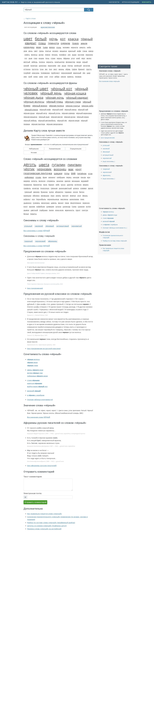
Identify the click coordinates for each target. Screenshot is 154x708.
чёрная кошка (75, 93)
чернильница (53, 199)
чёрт (83, 58)
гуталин (58, 164)
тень (47, 58)
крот (78, 169)
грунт (78, 210)
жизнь (61, 69)
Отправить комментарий (35, 502)
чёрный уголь (54, 113)
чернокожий (66, 73)
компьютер (59, 62)
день (30, 51)
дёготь (30, 164)
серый (85, 62)
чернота (74, 47)
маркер (27, 181)
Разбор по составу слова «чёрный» (115, 241)
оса (33, 199)
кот (63, 38)
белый (41, 38)
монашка (76, 181)
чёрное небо (87, 105)
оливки (83, 188)
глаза (84, 51)
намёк (55, 438)
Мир (28, 450)
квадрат (30, 43)
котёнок (78, 184)
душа (64, 65)
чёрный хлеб (57, 109)
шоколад (42, 65)
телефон (62, 54)
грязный (28, 192)
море (78, 62)
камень (70, 76)
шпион (76, 188)
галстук (85, 210)
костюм (81, 54)
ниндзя (76, 177)
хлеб (78, 58)
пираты (33, 214)
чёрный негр (41, 113)
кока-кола (59, 210)
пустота (35, 69)
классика (35, 73)
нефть (27, 54)
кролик (32, 206)
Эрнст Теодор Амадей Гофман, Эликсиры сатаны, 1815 (43, 273)
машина (63, 51)
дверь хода (35, 370)
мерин (85, 184)
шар (88, 73)
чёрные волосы (34, 101)
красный (72, 51)
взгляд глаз (35, 373)
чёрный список (31, 109)
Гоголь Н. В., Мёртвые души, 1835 (37, 335)
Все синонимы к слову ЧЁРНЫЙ (37, 231)
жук (88, 177)
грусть (89, 69)
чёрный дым (44, 117)
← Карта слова (30, 18)
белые (26, 214)
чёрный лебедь (30, 120)
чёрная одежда (68, 113)
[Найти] (88, 9)
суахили (81, 206)
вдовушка (45, 195)
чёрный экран (83, 117)
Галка (74, 206)
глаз (35, 58)
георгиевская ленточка (38, 173)
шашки (58, 173)
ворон (52, 47)
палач (51, 210)
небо (89, 47)
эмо (25, 76)
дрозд (90, 188)
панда (83, 177)
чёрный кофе (45, 109)
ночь (53, 38)
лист (55, 69)
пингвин (74, 164)
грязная (54, 188)
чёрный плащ (54, 101)
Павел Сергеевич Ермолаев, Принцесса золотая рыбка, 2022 (45, 284)
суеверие (50, 206)
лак (58, 65)
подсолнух (44, 188)
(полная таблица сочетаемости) (40, 400)
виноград (45, 203)
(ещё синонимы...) (109, 161)
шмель (54, 203)
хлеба (39, 428)
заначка (59, 181)
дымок (26, 210)
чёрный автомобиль (47, 120)
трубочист (55, 73)
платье (48, 51)
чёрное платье (73, 105)
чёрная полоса (56, 105)
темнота (53, 43)
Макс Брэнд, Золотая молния (35, 263)
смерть (82, 47)
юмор (90, 51)
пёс (84, 73)
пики (67, 203)
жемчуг (73, 195)
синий (26, 65)
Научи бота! (114, 2)
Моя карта (146, 2)
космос (55, 51)
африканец (52, 241)
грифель (27, 188)
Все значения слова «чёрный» (109, 81)
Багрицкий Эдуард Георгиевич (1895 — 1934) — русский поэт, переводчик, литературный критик (56, 433)
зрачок (67, 181)
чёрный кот (61, 88)
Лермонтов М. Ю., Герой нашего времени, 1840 (41, 345)
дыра (74, 54)
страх (53, 58)
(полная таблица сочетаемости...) (115, 228)
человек (66, 47)
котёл (88, 206)
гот (25, 58)
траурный (28, 241)
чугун (63, 184)
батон (81, 192)
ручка (41, 54)
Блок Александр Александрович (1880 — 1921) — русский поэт (45, 461)
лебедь (34, 62)
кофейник (40, 206)
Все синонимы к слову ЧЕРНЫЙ (37, 246)
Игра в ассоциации (130, 2)
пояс (82, 199)
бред (39, 440)
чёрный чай (83, 109)
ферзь (85, 195)
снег (46, 76)
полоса (42, 62)
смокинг (51, 177)
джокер (36, 192)
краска (73, 39)
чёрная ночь (55, 98)
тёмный (87, 39)
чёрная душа (29, 113)
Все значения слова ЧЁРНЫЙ (38, 417)
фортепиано (75, 203)
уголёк (38, 177)
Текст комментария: (33, 477)
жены (52, 428)
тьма (45, 47)
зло (69, 54)
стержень (51, 181)
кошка (41, 58)
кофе (79, 51)
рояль (58, 195)
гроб (30, 76)
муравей (84, 181)
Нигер (70, 65)
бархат (51, 184)
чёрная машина (30, 117)
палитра (33, 65)
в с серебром (35, 395)
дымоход (27, 203)
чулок (51, 192)
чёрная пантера (38, 124)
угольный (28, 226)
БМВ (73, 173)
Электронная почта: (33, 493)
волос (89, 58)
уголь (58, 47)
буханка (44, 192)
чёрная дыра (33, 97)
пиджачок (28, 184)
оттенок (27, 69)
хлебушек (61, 177)
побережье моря (37, 376)
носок (75, 192)
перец (68, 177)
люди (39, 456)
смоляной (39, 226)
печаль (55, 54)
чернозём (52, 65)
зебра (56, 76)
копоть (34, 181)
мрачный (77, 73)
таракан (68, 192)
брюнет (81, 69)
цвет (28, 38)
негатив (86, 65)
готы (66, 173)
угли (90, 173)
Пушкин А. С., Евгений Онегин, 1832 (37, 315)
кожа (35, 76)
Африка (66, 58)
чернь (59, 58)
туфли (74, 69)
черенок (86, 203)
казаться (34, 383)
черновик (44, 169)
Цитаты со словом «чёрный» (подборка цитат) (47, 526)
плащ (42, 43)
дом (25, 51)
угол (73, 58)
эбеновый (50, 226)
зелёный (78, 65)
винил (60, 203)
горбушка (43, 210)
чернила (89, 54)
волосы (34, 54)
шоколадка (74, 199)
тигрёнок (81, 173)
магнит (65, 195)
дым (30, 58)
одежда (65, 43)
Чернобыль (41, 199)
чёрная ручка (69, 117)
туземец (36, 203)
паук (52, 195)
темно (47, 54)
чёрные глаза (73, 101)
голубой (27, 73)
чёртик (29, 169)
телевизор (45, 73)
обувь (67, 69)
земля (84, 43)
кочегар (35, 188)
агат (79, 195)
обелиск (36, 195)
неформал (29, 177)
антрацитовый (63, 226)
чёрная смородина (54, 124)
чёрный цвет (36, 88)
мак (70, 169)
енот (26, 206)
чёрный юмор (70, 109)
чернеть (49, 62)
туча (41, 69)
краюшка (27, 195)
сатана (58, 206)
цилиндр (66, 206)
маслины (64, 199)
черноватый (76, 226)
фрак (45, 177)
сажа (41, 76)
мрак (38, 47)
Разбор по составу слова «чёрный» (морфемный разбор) (51, 523)
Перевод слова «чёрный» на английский (44, 529)
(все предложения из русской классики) (44, 348)
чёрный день (51, 93)
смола (63, 76)
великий (34, 391)
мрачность (69, 210)
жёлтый (27, 62)
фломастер (70, 62)
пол (50, 69)
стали (33, 380)
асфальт (27, 199)
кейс (57, 184)
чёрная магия (57, 117)
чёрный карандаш (84, 113)
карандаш (29, 47)
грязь (41, 51)
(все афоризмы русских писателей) (42, 466)
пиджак (78, 76)
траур (75, 43)
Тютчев (34, 443)
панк (45, 184)
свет (36, 51)
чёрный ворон (39, 105)
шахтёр (70, 184)
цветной (34, 210)
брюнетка (37, 184)
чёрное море (73, 120)
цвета (44, 164)
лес (46, 69)
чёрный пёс (62, 120)
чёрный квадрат (77, 97)
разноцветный (65, 188)
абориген (59, 192)
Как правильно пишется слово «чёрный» (44, 514)
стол (51, 76)
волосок (42, 181)
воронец (60, 169)
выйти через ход (37, 386)
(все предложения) (35, 288)
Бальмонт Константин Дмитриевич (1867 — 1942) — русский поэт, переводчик (51, 446)
